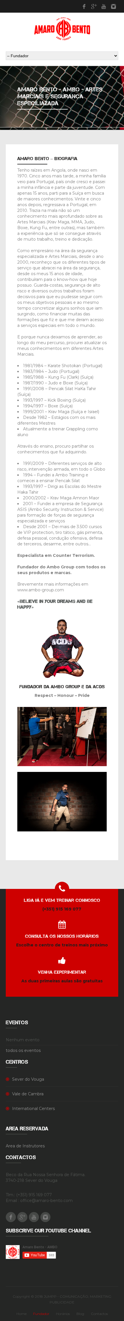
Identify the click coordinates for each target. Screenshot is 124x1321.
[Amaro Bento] (62, 28)
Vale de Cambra (28, 1093)
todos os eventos (23, 1050)
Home (21, 1314)
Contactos (99, 1314)
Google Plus (94, 6)
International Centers (33, 1108)
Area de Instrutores (25, 1146)
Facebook (84, 6)
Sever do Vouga (28, 1079)
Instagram (113, 6)
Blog (80, 1314)
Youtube (103, 6)
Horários (63, 1314)
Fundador (41, 1314)
